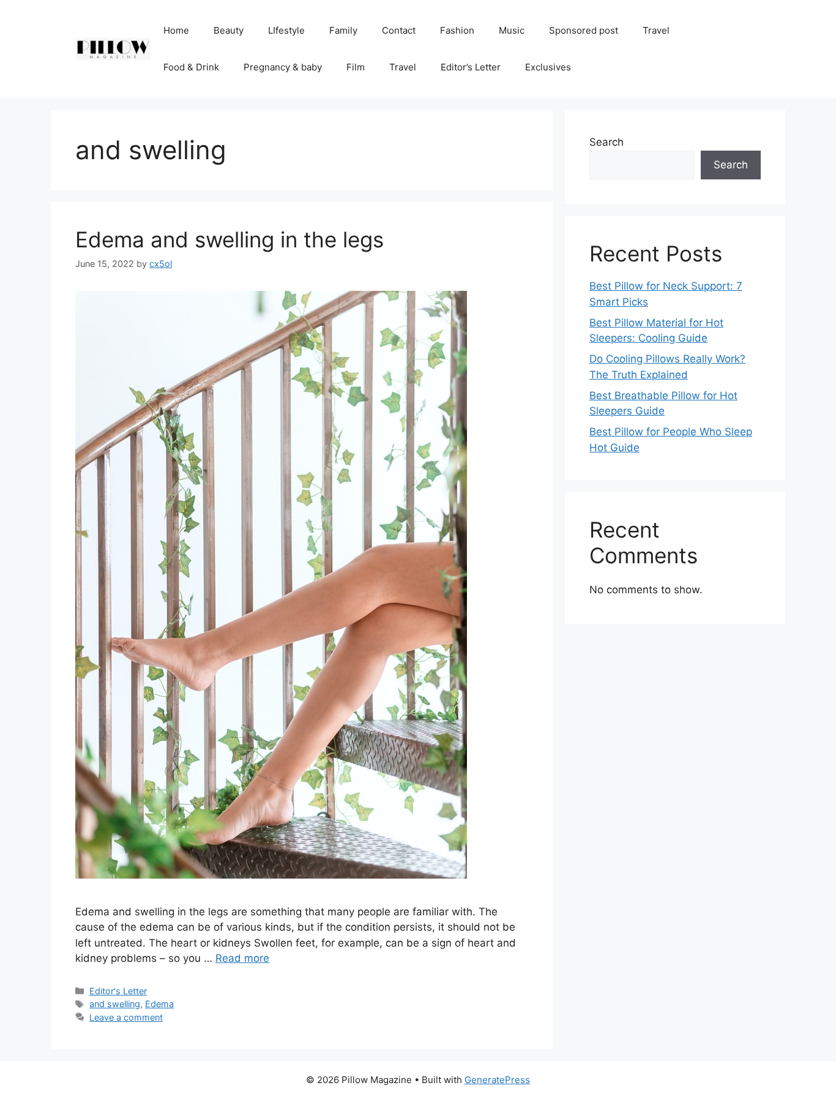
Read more (242, 958)
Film (355, 67)
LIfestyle (286, 30)
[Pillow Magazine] (113, 48)
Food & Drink (191, 67)
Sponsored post (583, 30)
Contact (399, 30)
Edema (159, 1004)
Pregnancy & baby (283, 67)
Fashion (457, 30)
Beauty (229, 30)
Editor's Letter (118, 991)
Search (606, 142)
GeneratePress (497, 1080)
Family (343, 30)
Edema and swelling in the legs (229, 239)
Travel (656, 30)
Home (176, 30)
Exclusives (548, 67)
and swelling (114, 1004)
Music (511, 30)
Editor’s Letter (471, 67)
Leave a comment (126, 1017)
